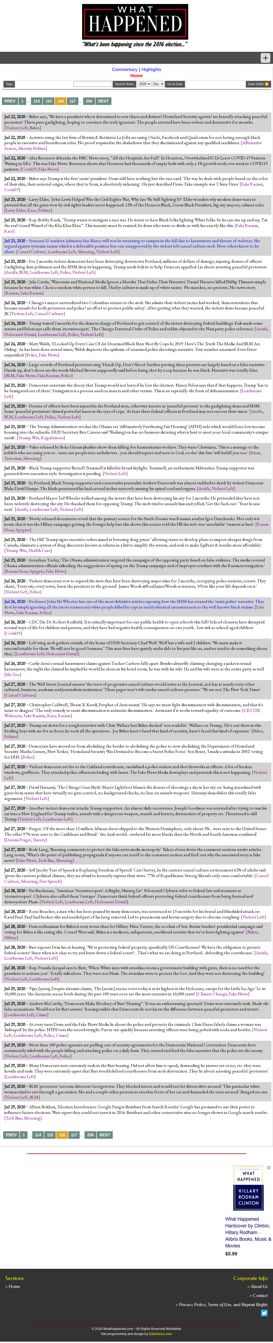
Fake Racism (252, 184)
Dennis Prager (18, 840)
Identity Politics (32, 148)
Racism (12, 293)
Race (31, 210)
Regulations (52, 438)
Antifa (11, 272)
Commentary (125, 69)
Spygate (23, 530)
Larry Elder (16, 210)
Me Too (13, 674)
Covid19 (29, 169)
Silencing (86, 251)
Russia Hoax (17, 571)
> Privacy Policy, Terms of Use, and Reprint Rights (222, 1304)
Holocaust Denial (20, 334)
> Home (12, 1286)
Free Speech (49, 881)
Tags (9, 84)
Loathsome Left (62, 251)
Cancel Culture (31, 251)
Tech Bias (46, 860)
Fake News (47, 169)
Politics (44, 210)
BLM (23, 272)
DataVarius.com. (160, 1334)
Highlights (151, 69)
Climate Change (212, 994)
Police (65, 272)
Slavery (39, 840)
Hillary (10, 937)
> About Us (257, 1286)
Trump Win (28, 438)
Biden (34, 128)
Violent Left (17, 128)
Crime (41, 1015)
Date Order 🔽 (258, 84)
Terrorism (13, 458)
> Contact (259, 1295)
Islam (255, 452)
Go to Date (175, 84)
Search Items (124, 84)
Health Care (39, 550)
